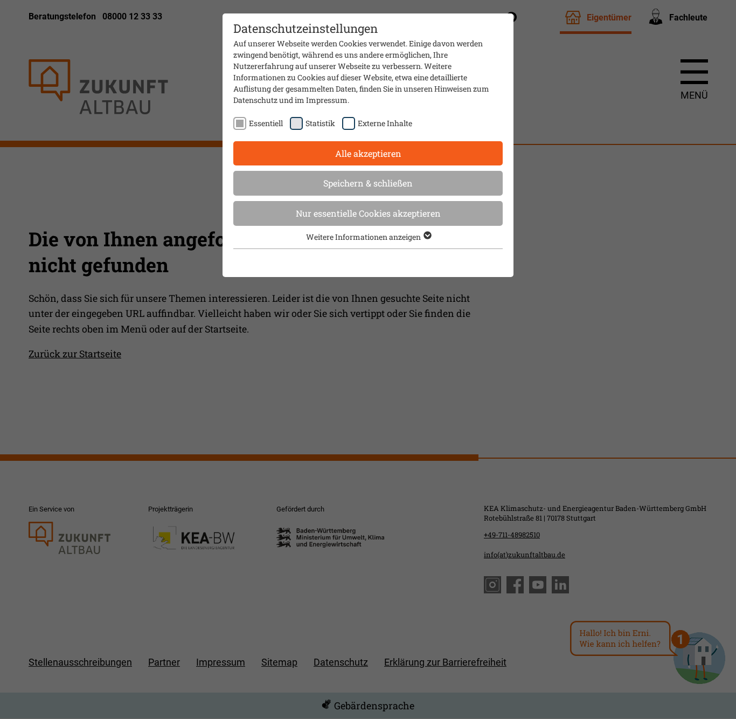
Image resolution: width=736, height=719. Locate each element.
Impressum (327, 100)
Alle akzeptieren (368, 153)
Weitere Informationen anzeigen (364, 237)
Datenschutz (255, 100)
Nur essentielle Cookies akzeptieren (368, 213)
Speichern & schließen (368, 183)
